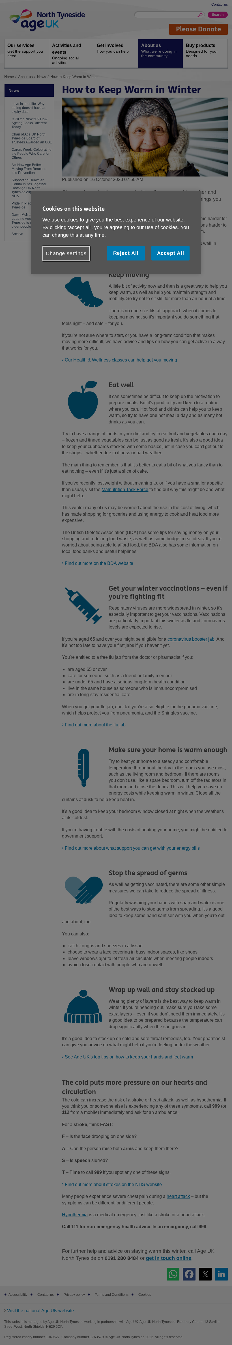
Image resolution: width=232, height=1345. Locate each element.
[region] (116, 232)
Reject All (126, 253)
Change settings (66, 253)
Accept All (170, 253)
